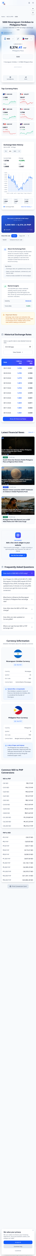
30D (10, 151)
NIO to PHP (10, 16)
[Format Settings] (33, 8)
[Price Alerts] (29, 2)
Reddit (5, 240)
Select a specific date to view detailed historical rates (17, 342)
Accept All (18, 1242)
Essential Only (18, 1246)
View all (30, 432)
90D (15, 151)
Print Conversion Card (19, 886)
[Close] (33, 1230)
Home (3, 16)
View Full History (26, 207)
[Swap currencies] (18, 39)
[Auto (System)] (33, 12)
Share (14, 236)
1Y (19, 151)
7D (6, 151)
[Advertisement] (18, 10)
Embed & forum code (16, 240)
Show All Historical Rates (18, 419)
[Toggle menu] (33, 2)
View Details (17, 352)
